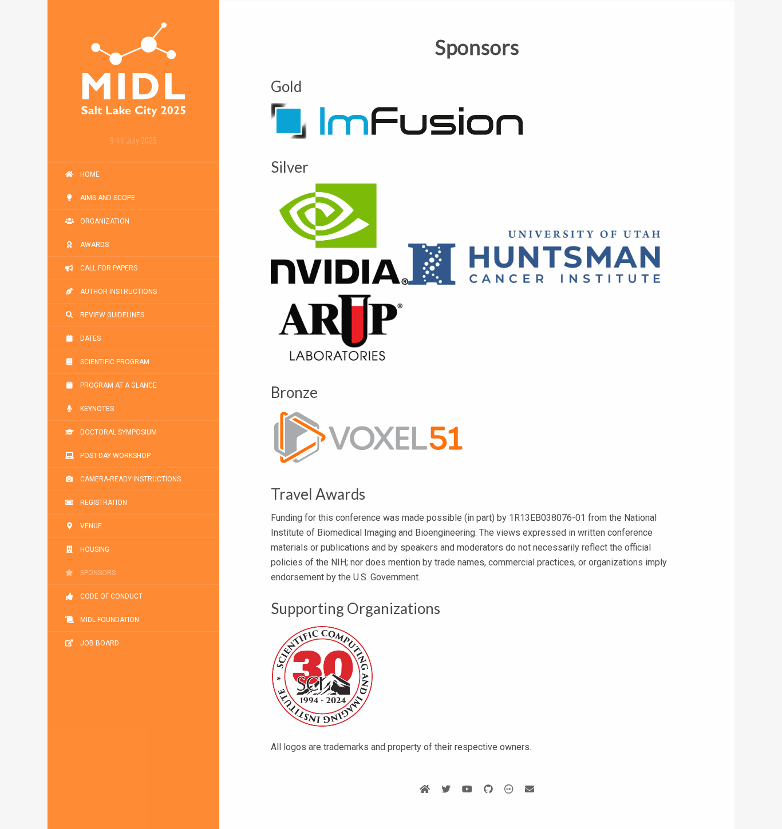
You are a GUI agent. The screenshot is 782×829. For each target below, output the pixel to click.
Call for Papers (107, 268)
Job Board (98, 643)
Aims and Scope (106, 198)
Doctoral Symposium (117, 432)
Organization (103, 221)
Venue (90, 526)
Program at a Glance (117, 385)
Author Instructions (117, 292)
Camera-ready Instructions (129, 479)
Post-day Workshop (114, 456)
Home (89, 174)
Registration (102, 503)
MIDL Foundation (108, 620)
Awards (93, 245)
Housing (93, 549)
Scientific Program (113, 362)
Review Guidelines (111, 315)
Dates (89, 338)
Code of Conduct (110, 596)
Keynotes (96, 409)
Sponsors (97, 573)
